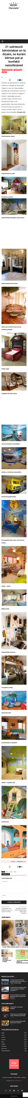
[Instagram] (10, 1090)
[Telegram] (14, 1090)
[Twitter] (18, 1090)
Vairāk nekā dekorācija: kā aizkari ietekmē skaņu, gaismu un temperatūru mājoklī (20, 931)
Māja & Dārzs (18, 69)
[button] (2, 41)
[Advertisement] (14, 25)
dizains (10, 871)
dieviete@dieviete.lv (17, 1080)
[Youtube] (22, 1090)
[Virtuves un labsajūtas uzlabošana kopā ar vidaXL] (7, 953)
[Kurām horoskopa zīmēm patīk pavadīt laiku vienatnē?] (5, 1023)
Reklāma (24, 1077)
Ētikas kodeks (17, 1077)
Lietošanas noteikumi (7, 1077)
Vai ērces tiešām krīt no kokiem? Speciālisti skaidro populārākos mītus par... (18, 996)
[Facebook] (5, 1090)
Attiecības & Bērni (7, 69)
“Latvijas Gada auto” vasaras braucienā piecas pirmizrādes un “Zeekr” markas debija (18, 981)
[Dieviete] (14, 5)
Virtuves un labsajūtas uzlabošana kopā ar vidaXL (6, 959)
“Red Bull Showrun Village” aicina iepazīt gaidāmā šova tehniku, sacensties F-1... (18, 989)
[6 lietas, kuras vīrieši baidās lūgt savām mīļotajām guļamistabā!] (5, 1016)
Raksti (4, 72)
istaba (15, 871)
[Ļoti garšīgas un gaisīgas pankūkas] (5, 1008)
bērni (7, 871)
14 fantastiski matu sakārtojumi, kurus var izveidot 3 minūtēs (6, 910)
